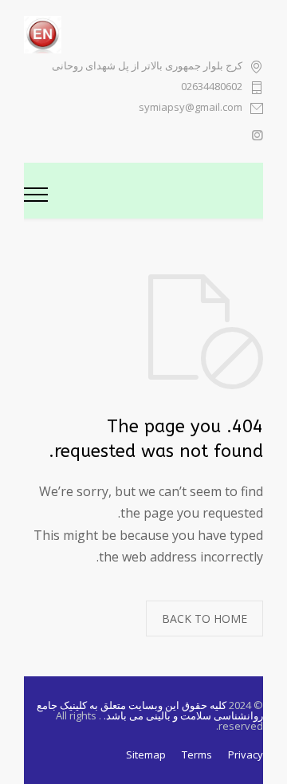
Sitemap (146, 754)
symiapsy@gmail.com (190, 108)
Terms (197, 754)
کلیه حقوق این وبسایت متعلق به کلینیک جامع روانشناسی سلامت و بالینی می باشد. (150, 710)
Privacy (245, 754)
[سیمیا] (155, 190)
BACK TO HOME (204, 618)
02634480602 (211, 87)
